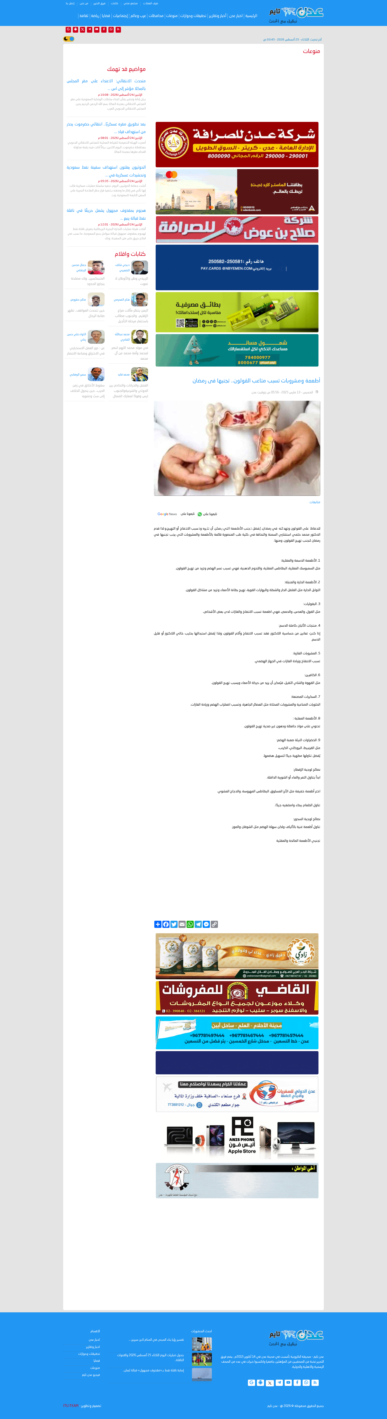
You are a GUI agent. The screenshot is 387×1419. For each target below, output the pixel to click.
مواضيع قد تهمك (126, 69)
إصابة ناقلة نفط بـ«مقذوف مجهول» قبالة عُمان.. (153, 1370)
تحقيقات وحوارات (193, 16)
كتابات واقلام (130, 254)
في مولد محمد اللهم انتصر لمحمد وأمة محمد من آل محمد (130, 353)
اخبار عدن (236, 16)
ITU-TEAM (70, 1406)
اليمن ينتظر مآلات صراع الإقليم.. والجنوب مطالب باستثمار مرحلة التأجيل (131, 316)
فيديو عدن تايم (91, 1375)
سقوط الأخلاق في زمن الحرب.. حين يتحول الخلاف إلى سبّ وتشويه (87, 391)
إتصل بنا (70, 3)
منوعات (172, 16)
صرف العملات (150, 3)
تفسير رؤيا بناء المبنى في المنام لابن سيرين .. (156, 1339)
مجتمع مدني (131, 3)
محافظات (156, 16)
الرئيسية (251, 16)
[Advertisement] (237, 87)
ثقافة (84, 16)
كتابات (114, 3)
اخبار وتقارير (93, 1347)
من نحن (84, 3)
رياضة (95, 16)
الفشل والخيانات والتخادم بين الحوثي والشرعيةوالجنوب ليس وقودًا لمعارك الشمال (128, 391)
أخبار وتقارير (217, 16)
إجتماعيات (120, 16)
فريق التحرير (99, 3)
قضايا (106, 16)
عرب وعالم (138, 16)
